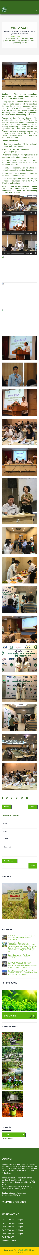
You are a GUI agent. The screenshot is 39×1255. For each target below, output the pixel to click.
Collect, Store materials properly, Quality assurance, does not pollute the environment (22, 937)
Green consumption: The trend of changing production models (20, 956)
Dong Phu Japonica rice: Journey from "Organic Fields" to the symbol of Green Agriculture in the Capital (22, 972)
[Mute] (31, 213)
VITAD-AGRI (23, 1250)
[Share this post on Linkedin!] (17, 798)
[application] (19, 205)
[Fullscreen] (34, 213)
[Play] (4, 213)
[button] (19, 205)
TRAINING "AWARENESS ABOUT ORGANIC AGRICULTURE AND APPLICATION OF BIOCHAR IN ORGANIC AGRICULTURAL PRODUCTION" (22, 964)
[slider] (17, 212)
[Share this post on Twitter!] (7, 798)
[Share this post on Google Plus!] (12, 798)
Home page (15, 36)
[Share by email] (26, 798)
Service (25, 36)
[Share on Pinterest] (21, 798)
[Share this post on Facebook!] (2, 798)
